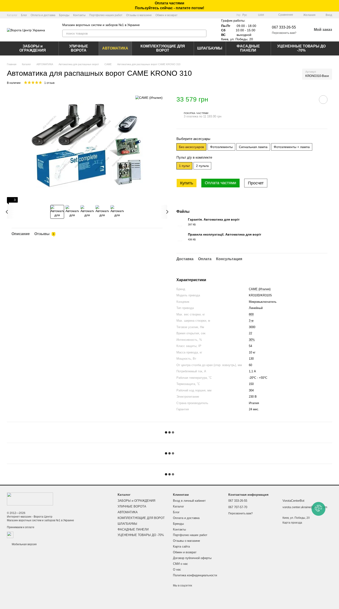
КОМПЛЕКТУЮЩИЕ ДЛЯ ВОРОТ (162, 48)
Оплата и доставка (43, 15)
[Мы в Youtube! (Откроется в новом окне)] (224, 15)
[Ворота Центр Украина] (30, 498)
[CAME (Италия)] (149, 97)
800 (251, 314)
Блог (24, 15)
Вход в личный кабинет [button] (189, 500)
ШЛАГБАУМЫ (209, 48)
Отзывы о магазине (139, 15)
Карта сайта (181, 546)
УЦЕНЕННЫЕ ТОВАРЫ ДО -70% (301, 48)
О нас (177, 569)
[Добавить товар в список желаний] (323, 99)
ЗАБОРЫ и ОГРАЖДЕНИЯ (32, 48)
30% (252, 339)
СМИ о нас (180, 563)
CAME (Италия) (260, 289)
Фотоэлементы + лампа (292, 147)
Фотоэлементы (221, 147)
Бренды (64, 15)
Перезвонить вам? (284, 33)
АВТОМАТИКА (115, 48)
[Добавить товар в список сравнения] (310, 99)
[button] (335, 5)
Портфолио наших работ (105, 15)
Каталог (12, 15)
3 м (251, 320)
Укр (238, 15)
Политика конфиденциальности (195, 575)
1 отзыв (49, 83)
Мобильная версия (24, 544)
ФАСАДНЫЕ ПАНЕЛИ (248, 48)
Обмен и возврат (166, 15)
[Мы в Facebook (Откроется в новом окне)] (218, 15)
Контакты (79, 15)
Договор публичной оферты (192, 558)
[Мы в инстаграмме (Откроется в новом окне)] (230, 15)
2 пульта (202, 166)
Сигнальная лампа (253, 147)
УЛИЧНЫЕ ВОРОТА (78, 48)
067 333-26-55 (284, 27)
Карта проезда (292, 522)
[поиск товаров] (202, 33)
